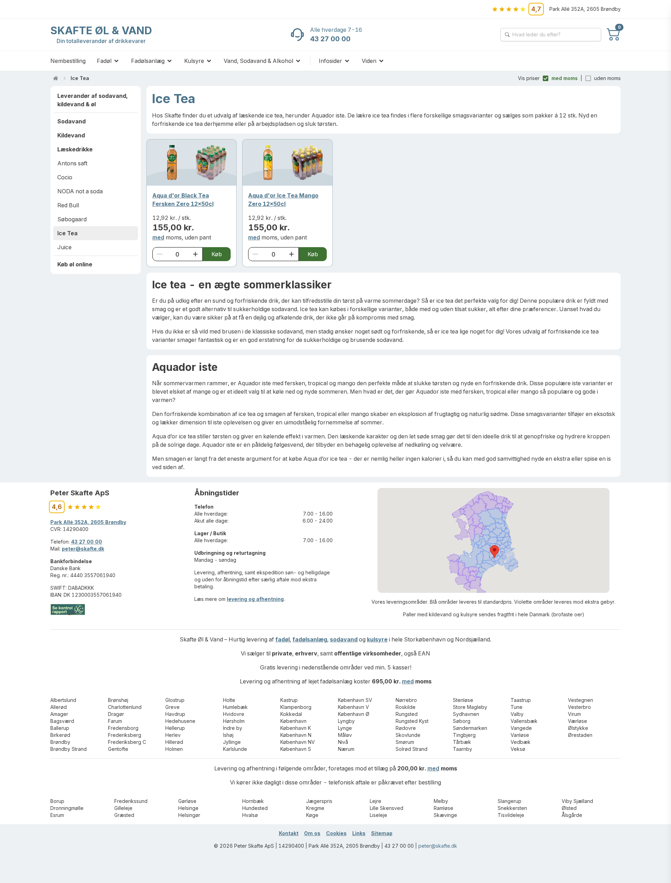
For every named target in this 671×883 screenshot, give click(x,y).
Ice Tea (80, 78)
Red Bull (68, 205)
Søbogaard (72, 219)
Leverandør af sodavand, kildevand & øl (92, 100)
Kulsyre (194, 60)
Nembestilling (68, 60)
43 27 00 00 (86, 542)
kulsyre (377, 639)
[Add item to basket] (195, 254)
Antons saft (72, 163)
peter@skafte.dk (83, 549)
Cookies (336, 833)
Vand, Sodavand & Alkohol (258, 60)
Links (359, 833)
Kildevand (71, 135)
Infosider (330, 60)
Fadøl (104, 60)
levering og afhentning (255, 599)
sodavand (344, 639)
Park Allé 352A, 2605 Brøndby (88, 522)
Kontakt (288, 833)
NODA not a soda (80, 191)
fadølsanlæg (310, 639)
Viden (369, 60)
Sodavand (71, 121)
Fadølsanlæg (148, 60)
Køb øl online (74, 264)
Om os (312, 833)
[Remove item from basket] (160, 254)
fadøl (282, 639)
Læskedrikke (75, 149)
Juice (64, 247)
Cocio (64, 177)
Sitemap (381, 833)
